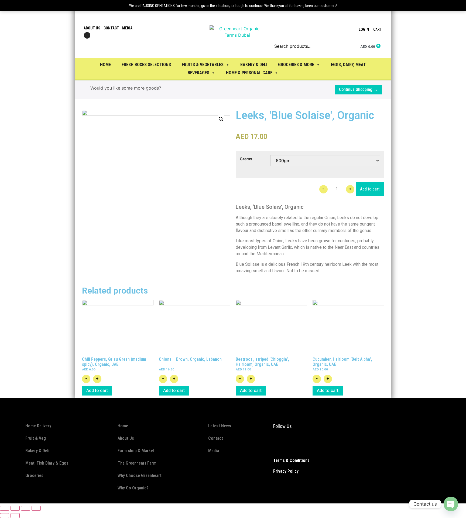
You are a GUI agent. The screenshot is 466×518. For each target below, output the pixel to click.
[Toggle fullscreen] (25, 508)
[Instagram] (87, 35)
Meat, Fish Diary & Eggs (46, 463)
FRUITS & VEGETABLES (203, 64)
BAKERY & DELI (253, 64)
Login (364, 29)
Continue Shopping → (358, 89)
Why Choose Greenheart (140, 475)
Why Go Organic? (133, 487)
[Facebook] (275, 443)
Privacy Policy (286, 471)
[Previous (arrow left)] (4, 515)
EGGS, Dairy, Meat (348, 64)
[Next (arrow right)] (15, 515)
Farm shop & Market (136, 450)
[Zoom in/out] (36, 508)
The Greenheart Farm (137, 463)
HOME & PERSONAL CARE (249, 72)
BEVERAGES (198, 72)
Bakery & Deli (37, 450)
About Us (92, 28)
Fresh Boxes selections (146, 64)
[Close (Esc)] (4, 508)
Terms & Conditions (291, 460)
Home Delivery (38, 425)
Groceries (34, 475)
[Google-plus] (299, 443)
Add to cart (370, 189)
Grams (246, 159)
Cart (377, 29)
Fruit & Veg (35, 438)
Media (127, 28)
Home (105, 64)
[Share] (15, 508)
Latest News (219, 425)
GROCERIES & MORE (296, 64)
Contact (111, 28)
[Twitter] (291, 443)
